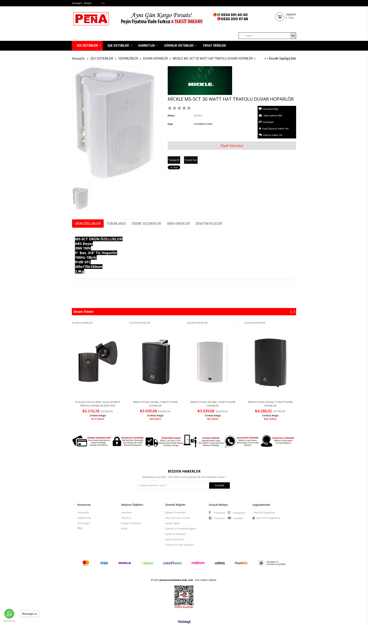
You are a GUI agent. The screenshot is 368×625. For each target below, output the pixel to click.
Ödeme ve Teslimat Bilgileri (180, 528)
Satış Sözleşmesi (174, 539)
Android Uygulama (264, 512)
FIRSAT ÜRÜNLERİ (214, 45)
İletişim (87, 3)
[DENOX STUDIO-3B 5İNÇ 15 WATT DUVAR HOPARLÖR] (270, 361)
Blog (79, 528)
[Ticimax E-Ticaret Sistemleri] (184, 622)
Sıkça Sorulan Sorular (177, 518)
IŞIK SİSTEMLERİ (118, 45)
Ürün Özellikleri (88, 224)
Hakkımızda (84, 518)
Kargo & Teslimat (131, 523)
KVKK (124, 528)
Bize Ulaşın (83, 523)
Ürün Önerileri (178, 224)
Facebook (219, 512)
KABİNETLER (146, 45)
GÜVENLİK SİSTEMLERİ (178, 45)
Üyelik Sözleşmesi (175, 534)
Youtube (237, 518)
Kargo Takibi (172, 523)
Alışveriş (126, 518)
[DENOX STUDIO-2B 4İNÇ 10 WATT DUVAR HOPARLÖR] (155, 361)
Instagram (238, 512)
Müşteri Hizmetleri (175, 512)
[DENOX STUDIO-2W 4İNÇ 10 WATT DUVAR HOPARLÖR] (212, 361)
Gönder (219, 485)
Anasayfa (77, 3)
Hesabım (126, 512)
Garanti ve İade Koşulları (179, 544)
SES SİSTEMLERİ (87, 45)
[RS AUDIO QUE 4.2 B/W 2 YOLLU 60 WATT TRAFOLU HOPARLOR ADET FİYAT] (97, 361)
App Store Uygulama (268, 518)
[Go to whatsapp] (9, 613)
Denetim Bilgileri (209, 224)
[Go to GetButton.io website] (9, 621)
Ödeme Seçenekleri (146, 224)
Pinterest (219, 518)
